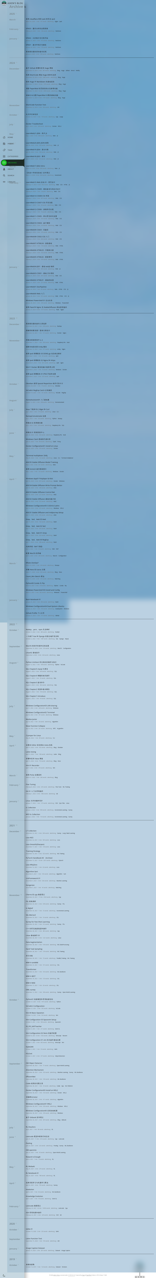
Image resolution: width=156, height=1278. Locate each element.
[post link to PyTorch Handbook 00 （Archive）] (89, 859)
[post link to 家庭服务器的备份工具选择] (89, 325)
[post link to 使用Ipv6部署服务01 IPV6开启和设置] (89, 375)
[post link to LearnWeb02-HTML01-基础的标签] (89, 281)
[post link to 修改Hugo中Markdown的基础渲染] (89, 83)
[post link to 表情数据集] (89, 1265)
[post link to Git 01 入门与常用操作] (89, 792)
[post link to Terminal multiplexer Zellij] (89, 456)
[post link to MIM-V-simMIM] (89, 964)
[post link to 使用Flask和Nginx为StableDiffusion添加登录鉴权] (89, 308)
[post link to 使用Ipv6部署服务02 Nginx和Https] (89, 361)
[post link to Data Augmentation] (89, 943)
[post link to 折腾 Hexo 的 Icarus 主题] (89, 571)
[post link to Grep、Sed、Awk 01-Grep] (89, 534)
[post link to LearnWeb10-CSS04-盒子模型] (89, 224)
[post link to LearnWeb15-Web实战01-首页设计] (89, 183)
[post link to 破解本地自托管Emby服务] (89, 348)
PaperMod (89, 1275)
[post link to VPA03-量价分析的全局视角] (89, 29)
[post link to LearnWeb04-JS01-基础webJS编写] (89, 267)
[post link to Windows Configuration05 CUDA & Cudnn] (89, 507)
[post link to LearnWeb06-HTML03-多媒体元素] (89, 251)
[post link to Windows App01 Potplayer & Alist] (89, 480)
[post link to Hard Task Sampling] (89, 950)
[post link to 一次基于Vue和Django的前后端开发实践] (89, 637)
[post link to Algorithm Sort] (89, 873)
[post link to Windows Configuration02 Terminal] (89, 713)
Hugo (83, 1275)
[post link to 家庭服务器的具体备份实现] (89, 53)
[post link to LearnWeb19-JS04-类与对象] (89, 151)
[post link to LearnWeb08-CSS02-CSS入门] (89, 238)
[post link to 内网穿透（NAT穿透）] (89, 548)
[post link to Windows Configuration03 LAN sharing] (89, 707)
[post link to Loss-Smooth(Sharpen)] (89, 845)
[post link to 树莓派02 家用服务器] (89, 424)
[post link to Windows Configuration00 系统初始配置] (89, 1112)
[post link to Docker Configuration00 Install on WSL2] (89, 1091)
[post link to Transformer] (89, 970)
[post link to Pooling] (89, 1144)
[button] (136, 1277)
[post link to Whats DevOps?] (89, 564)
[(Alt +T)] (3, 1276)
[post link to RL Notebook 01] (89, 1174)
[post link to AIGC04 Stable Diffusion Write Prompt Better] (89, 486)
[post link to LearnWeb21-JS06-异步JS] (89, 134)
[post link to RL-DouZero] (89, 1128)
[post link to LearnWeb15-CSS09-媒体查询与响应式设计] (89, 190)
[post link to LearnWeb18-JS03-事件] (89, 157)
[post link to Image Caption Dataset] (89, 1249)
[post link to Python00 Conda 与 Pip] (89, 584)
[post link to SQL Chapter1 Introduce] (89, 697)
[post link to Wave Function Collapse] (89, 727)
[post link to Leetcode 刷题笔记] (89, 1207)
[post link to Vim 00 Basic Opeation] (89, 1014)
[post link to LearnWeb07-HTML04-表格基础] (89, 244)
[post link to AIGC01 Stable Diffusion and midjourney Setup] (89, 513)
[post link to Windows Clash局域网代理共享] (89, 440)
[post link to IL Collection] (89, 809)
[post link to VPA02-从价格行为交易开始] (89, 39)
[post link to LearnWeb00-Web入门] (89, 295)
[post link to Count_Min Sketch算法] (89, 577)
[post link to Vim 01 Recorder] (89, 766)
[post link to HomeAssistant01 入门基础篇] (89, 401)
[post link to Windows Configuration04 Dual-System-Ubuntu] (89, 607)
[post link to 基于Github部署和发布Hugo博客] (89, 69)
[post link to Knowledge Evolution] (89, 1197)
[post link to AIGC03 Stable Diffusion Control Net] (89, 493)
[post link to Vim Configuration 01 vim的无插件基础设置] (89, 1041)
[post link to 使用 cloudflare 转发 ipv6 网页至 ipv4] (89, 20)
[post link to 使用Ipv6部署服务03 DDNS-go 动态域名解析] (89, 355)
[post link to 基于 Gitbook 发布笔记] (89, 1118)
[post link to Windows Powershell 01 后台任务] (89, 301)
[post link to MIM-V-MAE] (89, 984)
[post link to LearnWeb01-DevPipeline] (89, 288)
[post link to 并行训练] (89, 957)
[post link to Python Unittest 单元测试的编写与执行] (89, 663)
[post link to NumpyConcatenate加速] (89, 417)
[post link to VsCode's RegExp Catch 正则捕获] (89, 391)
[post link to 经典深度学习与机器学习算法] (89, 1184)
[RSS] (25, 6)
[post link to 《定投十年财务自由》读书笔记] (89, 174)
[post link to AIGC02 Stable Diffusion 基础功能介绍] (89, 500)
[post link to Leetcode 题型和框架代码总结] (89, 1137)
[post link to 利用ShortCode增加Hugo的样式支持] (89, 76)
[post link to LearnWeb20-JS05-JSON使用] (89, 144)
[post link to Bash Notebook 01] (89, 600)
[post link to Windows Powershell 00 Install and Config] (89, 591)
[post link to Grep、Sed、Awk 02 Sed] (89, 527)
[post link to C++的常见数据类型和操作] (89, 930)
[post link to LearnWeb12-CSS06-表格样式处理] (89, 210)
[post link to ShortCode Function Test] (89, 106)
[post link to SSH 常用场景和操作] (89, 1214)
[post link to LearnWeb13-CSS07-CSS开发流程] (89, 204)
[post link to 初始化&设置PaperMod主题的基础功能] (89, 96)
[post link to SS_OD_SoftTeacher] (89, 1027)
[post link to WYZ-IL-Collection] (89, 815)
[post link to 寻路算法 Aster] (89, 1098)
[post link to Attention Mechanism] (89, 1071)
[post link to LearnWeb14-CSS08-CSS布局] (89, 197)
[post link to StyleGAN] (89, 1048)
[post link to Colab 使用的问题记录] (89, 1084)
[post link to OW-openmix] (89, 1151)
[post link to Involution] (89, 1190)
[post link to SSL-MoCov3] (89, 916)
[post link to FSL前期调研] (89, 902)
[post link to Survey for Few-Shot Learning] (89, 923)
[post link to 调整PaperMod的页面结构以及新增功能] (89, 89)
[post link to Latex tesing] (89, 753)
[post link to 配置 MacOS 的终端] (89, 554)
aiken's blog (56, 1275)
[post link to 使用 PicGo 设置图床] (89, 776)
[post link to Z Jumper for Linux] (89, 736)
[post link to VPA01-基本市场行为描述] (89, 46)
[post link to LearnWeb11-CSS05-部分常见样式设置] (89, 217)
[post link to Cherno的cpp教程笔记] (89, 896)
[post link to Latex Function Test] (89, 1240)
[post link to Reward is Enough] (89, 1158)
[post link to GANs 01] (89, 1230)
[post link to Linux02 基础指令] (89, 654)
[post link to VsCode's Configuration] (89, 1007)
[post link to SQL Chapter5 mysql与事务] (89, 670)
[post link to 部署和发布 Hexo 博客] (89, 760)
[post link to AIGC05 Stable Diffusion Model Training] (89, 463)
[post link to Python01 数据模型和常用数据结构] (89, 1000)
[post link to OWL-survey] (89, 991)
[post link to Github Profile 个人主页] (89, 614)
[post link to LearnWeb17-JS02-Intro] (89, 167)
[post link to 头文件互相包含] (89, 115)
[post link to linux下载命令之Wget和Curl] (89, 410)
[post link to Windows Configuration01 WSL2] (89, 1105)
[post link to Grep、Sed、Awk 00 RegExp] (89, 541)
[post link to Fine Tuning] (89, 785)
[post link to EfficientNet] (89, 1078)
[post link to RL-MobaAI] (89, 1167)
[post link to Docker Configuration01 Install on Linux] (89, 447)
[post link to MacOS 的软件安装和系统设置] (89, 647)
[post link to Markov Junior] (89, 720)
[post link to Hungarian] (89, 886)
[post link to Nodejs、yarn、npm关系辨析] (89, 630)
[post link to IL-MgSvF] (89, 909)
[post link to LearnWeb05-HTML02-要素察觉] (89, 258)
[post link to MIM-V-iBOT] (89, 977)
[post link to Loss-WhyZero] (89, 866)
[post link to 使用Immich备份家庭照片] (89, 470)
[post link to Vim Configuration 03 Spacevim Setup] (89, 1021)
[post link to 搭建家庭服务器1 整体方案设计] (89, 331)
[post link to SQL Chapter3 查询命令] (89, 683)
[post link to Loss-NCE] (89, 839)
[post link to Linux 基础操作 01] (89, 936)
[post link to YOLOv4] (89, 1055)
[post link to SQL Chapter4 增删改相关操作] (89, 677)
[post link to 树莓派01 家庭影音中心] (89, 433)
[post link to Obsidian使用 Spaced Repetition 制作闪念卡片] (89, 384)
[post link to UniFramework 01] (89, 879)
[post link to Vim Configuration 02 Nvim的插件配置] (89, 1034)
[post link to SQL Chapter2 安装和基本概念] (89, 690)
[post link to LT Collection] (89, 832)
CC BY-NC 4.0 (71, 1275)
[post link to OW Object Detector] (89, 1064)
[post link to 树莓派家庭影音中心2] (89, 341)
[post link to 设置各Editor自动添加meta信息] (89, 746)
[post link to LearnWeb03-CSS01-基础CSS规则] (89, 274)
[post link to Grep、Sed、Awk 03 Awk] (89, 520)
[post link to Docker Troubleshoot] (89, 125)
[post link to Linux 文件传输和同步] (89, 802)
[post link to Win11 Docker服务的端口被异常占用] (89, 368)
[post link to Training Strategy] (89, 852)
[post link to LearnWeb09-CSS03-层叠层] (89, 231)
